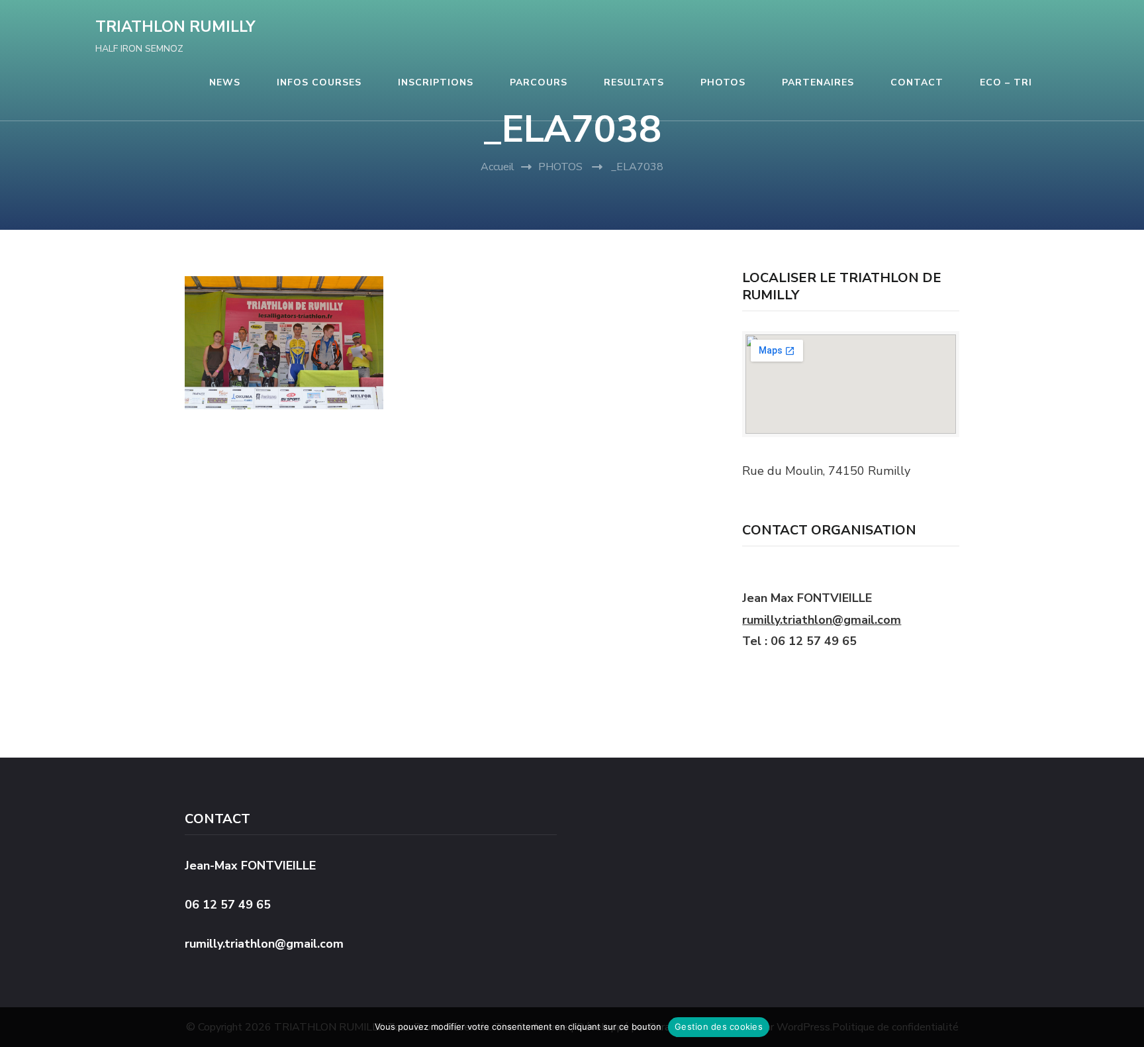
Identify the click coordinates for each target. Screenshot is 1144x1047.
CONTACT (916, 82)
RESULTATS (634, 82)
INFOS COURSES (319, 82)
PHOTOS (722, 82)
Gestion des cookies (719, 1026)
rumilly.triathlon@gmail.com (821, 620)
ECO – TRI (1006, 82)
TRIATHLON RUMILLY (175, 27)
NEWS (224, 82)
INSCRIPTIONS (435, 82)
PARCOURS (538, 82)
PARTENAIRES (818, 82)
